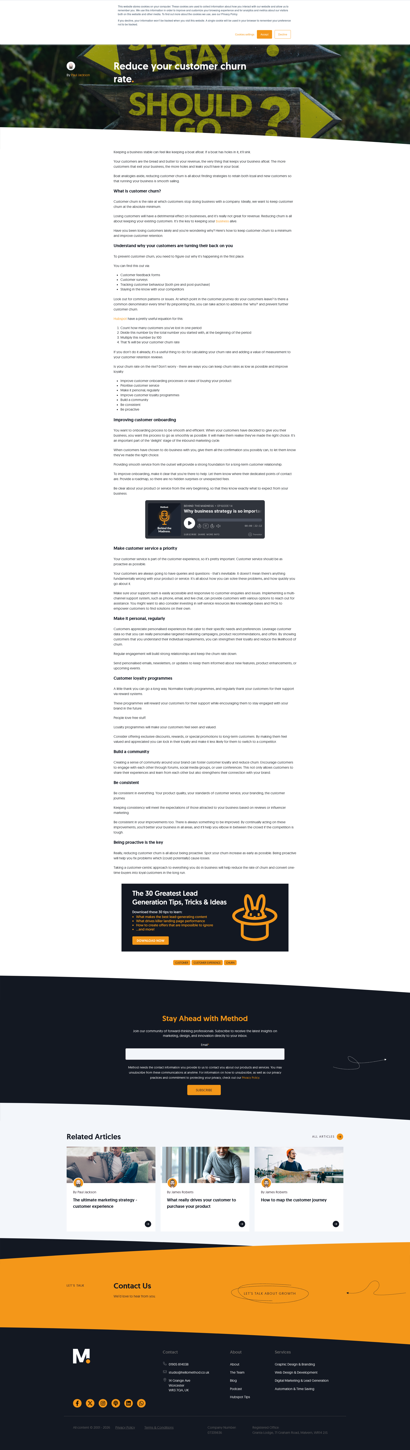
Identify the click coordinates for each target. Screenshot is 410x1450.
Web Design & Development (296, 1372)
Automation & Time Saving (294, 1389)
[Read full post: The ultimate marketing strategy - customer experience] (111, 1165)
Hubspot (120, 318)
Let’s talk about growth (270, 1293)
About (234, 1364)
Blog (233, 1380)
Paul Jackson (80, 75)
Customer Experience (207, 962)
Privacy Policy (250, 1078)
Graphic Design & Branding (295, 1364)
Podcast (236, 1389)
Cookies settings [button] (244, 34)
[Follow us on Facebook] (77, 1403)
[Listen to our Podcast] (115, 1403)
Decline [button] (282, 34)
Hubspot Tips (240, 1397)
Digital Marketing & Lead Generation (302, 1380)
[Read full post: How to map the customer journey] (299, 1165)
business (222, 221)
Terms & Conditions (159, 1427)
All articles (323, 1136)
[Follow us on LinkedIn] (128, 1403)
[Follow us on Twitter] (90, 1403)
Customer (181, 962)
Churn (230, 962)
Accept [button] (264, 34)
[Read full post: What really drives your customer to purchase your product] (205, 1165)
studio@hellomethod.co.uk (189, 1372)
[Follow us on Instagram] (103, 1403)
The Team (237, 1372)
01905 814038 (179, 1364)
